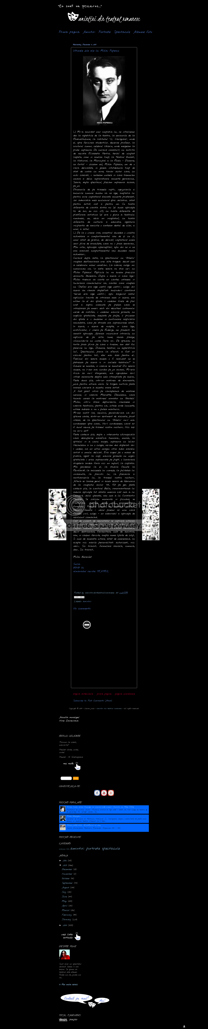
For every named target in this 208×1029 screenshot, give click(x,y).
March (66, 910)
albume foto (64, 849)
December (67, 869)
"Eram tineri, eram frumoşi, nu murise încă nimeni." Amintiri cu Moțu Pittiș (100, 807)
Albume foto (142, 32)
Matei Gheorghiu (73, 816)
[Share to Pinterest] (83, 597)
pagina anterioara (83, 693)
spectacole (111, 848)
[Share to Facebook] (81, 597)
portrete (93, 848)
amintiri (87, 601)
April (65, 905)
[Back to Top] (184, 1027)
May (65, 901)
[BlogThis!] (77, 597)
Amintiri (89, 32)
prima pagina (104, 693)
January (67, 919)
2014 (65, 925)
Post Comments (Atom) (100, 700)
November (68, 874)
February (67, 915)
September (68, 883)
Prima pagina (69, 32)
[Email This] (75, 597)
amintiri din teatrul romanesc (109, 708)
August (66, 887)
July (64, 892)
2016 (65, 860)
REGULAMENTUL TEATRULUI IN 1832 (84, 825)
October (66, 878)
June (65, 896)
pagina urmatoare (125, 693)
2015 (65, 865)
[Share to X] (79, 597)
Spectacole (122, 32)
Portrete (105, 32)
